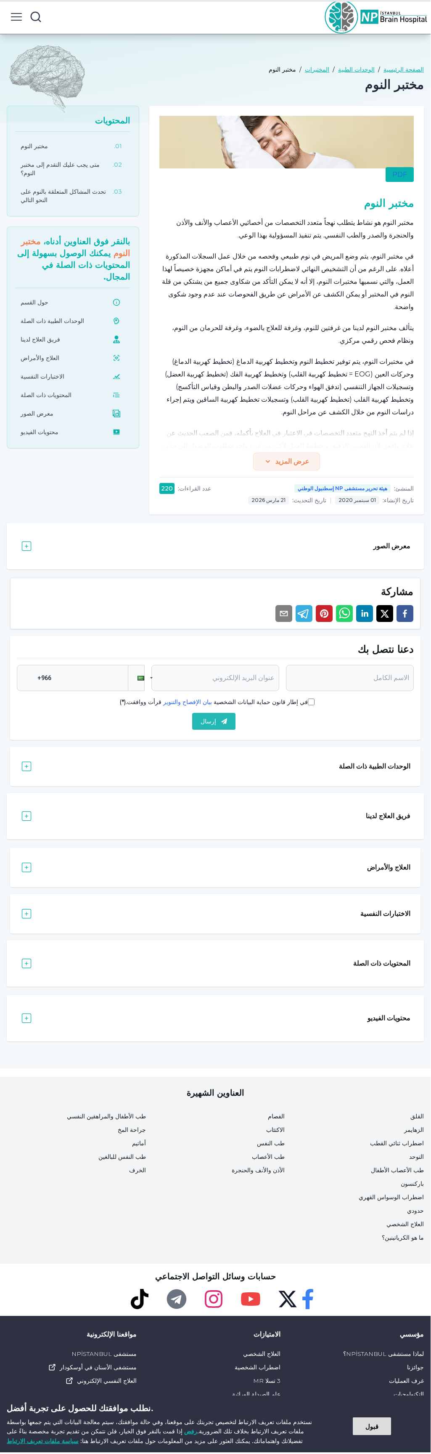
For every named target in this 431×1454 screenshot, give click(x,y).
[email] (283, 613)
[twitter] (384, 613)
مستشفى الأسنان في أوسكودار (98, 1367)
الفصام (276, 1116)
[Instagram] (214, 1299)
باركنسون (412, 1183)
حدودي (415, 1210)
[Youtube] (251, 1299)
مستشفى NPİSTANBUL (104, 1354)
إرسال (208, 721)
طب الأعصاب (268, 1157)
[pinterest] (324, 613)
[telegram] (304, 613)
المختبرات (317, 69)
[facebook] (405, 613)
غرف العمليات (406, 1381)
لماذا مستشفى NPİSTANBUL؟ (383, 1354)
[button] (136, 678)
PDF (399, 175)
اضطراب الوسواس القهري (391, 1197)
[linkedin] (364, 613)
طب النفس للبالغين (122, 1157)
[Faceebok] (308, 1299)
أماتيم (139, 1143)
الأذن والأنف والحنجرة (258, 1170)
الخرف (137, 1170)
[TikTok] (140, 1299)
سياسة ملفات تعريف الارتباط (43, 1441)
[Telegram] (177, 1299)
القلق (417, 1116)
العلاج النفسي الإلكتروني (107, 1381)
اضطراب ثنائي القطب (397, 1143)
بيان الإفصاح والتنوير (187, 702)
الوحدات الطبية (356, 69)
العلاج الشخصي (405, 1224)
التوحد (416, 1157)
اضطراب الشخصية (257, 1367)
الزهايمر (414, 1130)
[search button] (35, 17)
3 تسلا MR (266, 1381)
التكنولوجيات (409, 1394)
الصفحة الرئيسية (403, 69)
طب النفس (271, 1143)
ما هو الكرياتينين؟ (403, 1237)
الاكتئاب (275, 1130)
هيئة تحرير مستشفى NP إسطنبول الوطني (342, 488)
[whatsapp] (344, 613)
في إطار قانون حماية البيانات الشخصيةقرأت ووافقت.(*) (213, 702)
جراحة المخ (132, 1130)
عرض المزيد (292, 461)
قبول (371, 1426)
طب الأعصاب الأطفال (397, 1170)
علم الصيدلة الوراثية (256, 1394)
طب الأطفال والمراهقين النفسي (106, 1116)
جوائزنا (415, 1367)
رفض (190, 1431)
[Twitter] (288, 1299)
